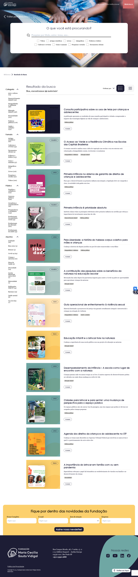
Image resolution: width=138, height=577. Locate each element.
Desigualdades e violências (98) (13, 105)
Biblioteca (128, 4)
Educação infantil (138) (12, 111)
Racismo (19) (12, 292)
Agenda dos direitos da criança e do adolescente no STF (95, 433)
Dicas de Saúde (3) (11, 263)
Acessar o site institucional (108, 4)
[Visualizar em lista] (120, 88)
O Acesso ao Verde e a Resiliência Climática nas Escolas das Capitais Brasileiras (95, 143)
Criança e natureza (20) (12, 258)
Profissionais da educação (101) (12, 224)
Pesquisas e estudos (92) (12, 175)
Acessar (67, 128)
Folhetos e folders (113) (12, 156)
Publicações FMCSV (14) (12, 287)
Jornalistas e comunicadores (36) (13, 204)
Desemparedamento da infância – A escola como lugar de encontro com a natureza (97, 369)
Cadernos (44, 44)
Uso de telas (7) (12, 301)
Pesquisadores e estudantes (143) (13, 211)
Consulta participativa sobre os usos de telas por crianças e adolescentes (96, 110)
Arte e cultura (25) (13, 93)
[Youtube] (115, 555)
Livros (69, 41)
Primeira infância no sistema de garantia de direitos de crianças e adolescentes (94, 175)
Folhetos (95, 41)
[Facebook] (129, 555)
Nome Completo (13, 517)
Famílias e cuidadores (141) (12, 191)
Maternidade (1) (12, 282)
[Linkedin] (122, 555)
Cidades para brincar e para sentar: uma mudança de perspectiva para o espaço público (94, 401)
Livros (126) (12, 171)
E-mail (40, 517)
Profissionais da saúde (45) (12, 230)
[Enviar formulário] (28, 35)
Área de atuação (76, 517)
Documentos (96, 44)
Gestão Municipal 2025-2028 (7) (12, 275)
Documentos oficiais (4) (12, 151)
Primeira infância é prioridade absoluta (85, 207)
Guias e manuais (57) (12, 161)
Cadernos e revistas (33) (12, 145)
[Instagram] (108, 555)
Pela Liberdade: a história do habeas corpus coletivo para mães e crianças (96, 241)
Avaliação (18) (11, 241)
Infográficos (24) (12, 166)
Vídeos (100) (12, 180)
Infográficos (80, 41)
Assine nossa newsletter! (69, 529)
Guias (61, 44)
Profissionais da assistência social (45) (12, 218)
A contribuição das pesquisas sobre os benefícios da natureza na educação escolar (92, 272)
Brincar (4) (12, 250)
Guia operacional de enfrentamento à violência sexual (94, 304)
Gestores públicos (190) (11, 197)
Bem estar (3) (12, 246)
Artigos (56, 41)
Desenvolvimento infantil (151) (14, 99)
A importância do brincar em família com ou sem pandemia (91, 466)
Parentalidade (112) (13, 116)
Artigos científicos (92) (11, 139)
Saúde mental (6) (12, 296)
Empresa (105, 517)
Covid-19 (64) (12, 253)
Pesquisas (78, 44)
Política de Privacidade (16, 566)
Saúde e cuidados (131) (11, 127)
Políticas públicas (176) (13, 121)
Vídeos (42, 41)
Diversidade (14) (12, 268)
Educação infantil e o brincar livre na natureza (89, 338)
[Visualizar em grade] (130, 88)
